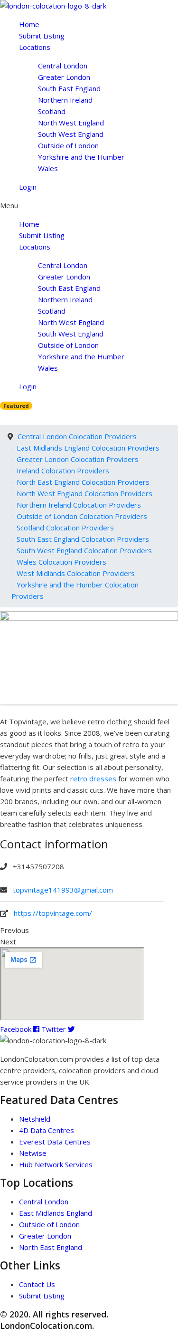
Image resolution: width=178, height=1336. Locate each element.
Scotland (52, 111)
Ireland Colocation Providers (63, 470)
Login (28, 187)
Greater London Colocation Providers (78, 459)
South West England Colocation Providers (84, 550)
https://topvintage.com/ (53, 913)
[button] (89, 205)
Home (29, 24)
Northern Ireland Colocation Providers (79, 504)
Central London (62, 65)
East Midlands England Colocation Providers (88, 447)
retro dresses (93, 778)
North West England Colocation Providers (84, 493)
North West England (71, 122)
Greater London (64, 77)
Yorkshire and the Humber (81, 157)
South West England (70, 134)
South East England (69, 88)
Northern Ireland (65, 100)
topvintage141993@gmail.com (63, 889)
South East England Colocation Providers (83, 539)
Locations (34, 47)
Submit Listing (42, 35)
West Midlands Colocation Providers (76, 573)
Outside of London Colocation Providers (82, 516)
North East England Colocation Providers (83, 482)
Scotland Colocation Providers (65, 527)
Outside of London (68, 145)
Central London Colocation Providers (77, 436)
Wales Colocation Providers (61, 562)
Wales (48, 168)
